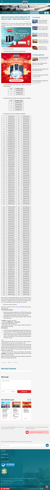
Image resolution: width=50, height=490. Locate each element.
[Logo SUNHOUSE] (25, 3)
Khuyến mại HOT (6, 12)
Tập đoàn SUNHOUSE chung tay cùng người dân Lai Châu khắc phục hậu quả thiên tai (43, 41)
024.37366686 (20, 480)
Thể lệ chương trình (17, 306)
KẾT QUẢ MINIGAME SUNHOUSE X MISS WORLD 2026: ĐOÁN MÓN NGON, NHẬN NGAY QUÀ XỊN (42, 22)
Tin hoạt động (8, 4)
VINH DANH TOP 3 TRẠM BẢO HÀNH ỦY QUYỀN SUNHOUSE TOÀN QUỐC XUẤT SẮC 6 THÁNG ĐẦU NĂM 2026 (43, 48)
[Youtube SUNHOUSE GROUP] (42, 489)
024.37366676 (14, 480)
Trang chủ (3, 4)
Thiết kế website (19, 487)
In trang (16, 362)
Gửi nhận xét (24, 391)
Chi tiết (4, 418)
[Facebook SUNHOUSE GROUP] (40, 489)
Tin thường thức (24, 12)
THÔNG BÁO (15, 12)
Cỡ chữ (26, 21)
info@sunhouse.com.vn (7, 483)
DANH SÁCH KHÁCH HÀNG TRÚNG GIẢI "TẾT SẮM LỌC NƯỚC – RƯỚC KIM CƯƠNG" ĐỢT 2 (29, 4)
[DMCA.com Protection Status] (4, 474)
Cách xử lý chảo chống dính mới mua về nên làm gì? (43, 59)
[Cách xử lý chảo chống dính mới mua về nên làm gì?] (35, 59)
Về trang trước (4, 362)
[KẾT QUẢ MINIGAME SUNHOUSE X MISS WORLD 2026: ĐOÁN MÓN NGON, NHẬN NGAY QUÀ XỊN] (35, 21)
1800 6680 (11, 481)
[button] (45, 13)
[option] (6, 12)
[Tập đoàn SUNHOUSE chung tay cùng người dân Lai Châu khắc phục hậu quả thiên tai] (16, 405)
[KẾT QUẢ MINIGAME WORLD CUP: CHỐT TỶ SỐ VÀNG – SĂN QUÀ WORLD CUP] (26, 405)
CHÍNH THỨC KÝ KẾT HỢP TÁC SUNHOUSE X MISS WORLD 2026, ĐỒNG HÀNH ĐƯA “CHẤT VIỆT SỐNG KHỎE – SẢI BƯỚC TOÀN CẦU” (43, 28)
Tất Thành (26, 487)
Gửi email (11, 362)
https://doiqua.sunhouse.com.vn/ (10, 333)
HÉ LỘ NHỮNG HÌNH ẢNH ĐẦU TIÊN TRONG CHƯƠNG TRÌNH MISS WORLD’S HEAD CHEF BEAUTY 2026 (43, 35)
